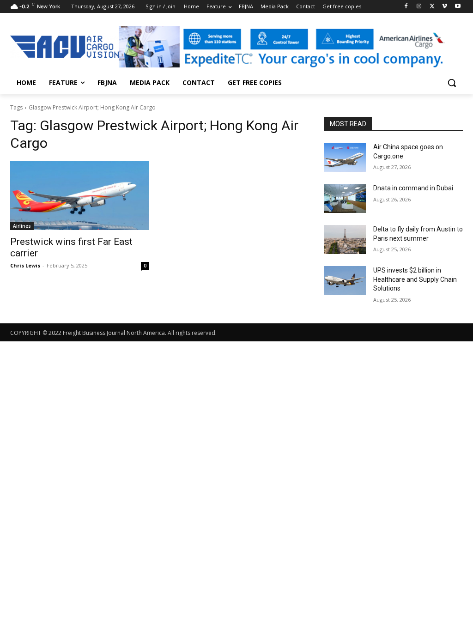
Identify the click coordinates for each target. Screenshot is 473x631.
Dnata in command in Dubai (413, 188)
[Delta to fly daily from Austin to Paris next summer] (345, 239)
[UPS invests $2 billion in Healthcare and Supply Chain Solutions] (345, 280)
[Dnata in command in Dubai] (345, 198)
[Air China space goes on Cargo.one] (345, 157)
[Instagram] (419, 6)
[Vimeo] (444, 6)
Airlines (22, 226)
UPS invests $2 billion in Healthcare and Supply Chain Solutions (415, 279)
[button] (452, 83)
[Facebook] (406, 6)
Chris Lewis (25, 265)
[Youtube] (457, 6)
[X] (432, 6)
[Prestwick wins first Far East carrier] (79, 195)
